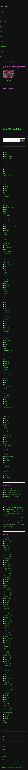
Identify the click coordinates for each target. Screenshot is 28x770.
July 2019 (6, 671)
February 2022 (7, 612)
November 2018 (8, 686)
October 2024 (7, 556)
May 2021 (6, 629)
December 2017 (8, 707)
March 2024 (7, 564)
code (5, 209)
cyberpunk (6, 222)
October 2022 (7, 596)
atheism (6, 186)
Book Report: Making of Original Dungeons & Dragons (14, 513)
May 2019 (6, 674)
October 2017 (7, 710)
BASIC (5, 190)
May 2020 (6, 652)
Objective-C (7, 357)
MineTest (6, 329)
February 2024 (7, 566)
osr (5, 359)
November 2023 (8, 572)
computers (7, 215)
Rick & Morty (7, 394)
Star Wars (6, 424)
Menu (25, 2)
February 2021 (7, 634)
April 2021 (6, 631)
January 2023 (7, 591)
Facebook (6, 259)
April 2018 (6, 699)
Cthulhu (6, 219)
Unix (5, 447)
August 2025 (7, 547)
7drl (5, 169)
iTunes (5, 300)
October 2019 (7, 665)
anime (5, 177)
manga (6, 319)
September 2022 (8, 598)
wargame (6, 460)
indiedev (6, 293)
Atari (5, 184)
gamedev (6, 274)
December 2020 (8, 638)
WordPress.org (7, 158)
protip (5, 378)
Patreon (3, 46)
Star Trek (6, 422)
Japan (5, 302)
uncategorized (7, 445)
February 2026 (7, 541)
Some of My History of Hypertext (17, 507)
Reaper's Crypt (7, 386)
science (6, 405)
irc (5, 298)
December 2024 (8, 555)
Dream (6, 238)
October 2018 (7, 688)
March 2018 (7, 701)
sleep (5, 411)
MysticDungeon (8, 350)
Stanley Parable (8, 416)
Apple (5, 181)
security (6, 409)
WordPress (7, 468)
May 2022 (6, 606)
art (5, 182)
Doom (5, 234)
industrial (6, 295)
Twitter (6, 443)
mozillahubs (7, 340)
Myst (5, 348)
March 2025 (7, 553)
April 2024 (6, 562)
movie (5, 336)
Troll (5, 439)
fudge (5, 270)
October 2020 (7, 642)
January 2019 (7, 682)
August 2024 (7, 558)
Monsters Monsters (8, 335)
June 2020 (6, 650)
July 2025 (6, 549)
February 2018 (7, 703)
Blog (1, 12)
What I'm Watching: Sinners (10, 492)
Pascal (6, 365)
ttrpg (5, 441)
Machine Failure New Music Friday (12, 494)
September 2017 (8, 712)
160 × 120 (11, 80)
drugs (5, 241)
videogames (7, 449)
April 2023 (6, 585)
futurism (6, 272)
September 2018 (8, 690)
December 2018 (8, 684)
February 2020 (7, 657)
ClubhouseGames (8, 207)
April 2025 (6, 551)
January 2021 (7, 636)
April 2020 (6, 653)
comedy (6, 213)
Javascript (6, 306)
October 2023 (7, 574)
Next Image (14, 61)
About (2, 56)
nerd (5, 352)
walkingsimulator (8, 456)
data (5, 224)
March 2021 (7, 633)
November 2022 (8, 594)
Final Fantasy (7, 264)
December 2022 (8, 593)
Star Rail (6, 420)
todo (5, 437)
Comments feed (8, 156)
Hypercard (6, 291)
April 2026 (6, 539)
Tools (2, 31)
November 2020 (8, 640)
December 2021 (8, 615)
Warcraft (6, 458)
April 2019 (6, 676)
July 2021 (6, 625)
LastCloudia (7, 312)
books (5, 203)
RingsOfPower (7, 395)
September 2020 (8, 644)
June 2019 (6, 672)
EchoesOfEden (7, 247)
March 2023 (7, 587)
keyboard (6, 310)
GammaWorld (7, 276)
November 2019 (8, 663)
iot (5, 297)
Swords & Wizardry (8, 435)
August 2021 (7, 623)
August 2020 (7, 646)
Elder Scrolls (7, 251)
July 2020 (6, 648)
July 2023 (6, 579)
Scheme (3, 22)
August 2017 (7, 714)
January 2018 (7, 705)
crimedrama (7, 217)
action (5, 173)
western (6, 464)
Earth (5, 245)
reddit (5, 388)
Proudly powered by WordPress (14, 767)
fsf (5, 268)
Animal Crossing (8, 175)
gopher (6, 283)
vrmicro (6, 454)
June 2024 (6, 560)
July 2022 (6, 602)
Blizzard (6, 198)
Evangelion (7, 257)
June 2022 (6, 604)
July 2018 (6, 693)
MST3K (6, 342)
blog (5, 200)
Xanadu (6, 475)
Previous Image (6, 61)
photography (7, 375)
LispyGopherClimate (9, 316)
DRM (5, 240)
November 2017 (8, 709)
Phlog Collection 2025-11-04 (11, 496)
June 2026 (6, 537)
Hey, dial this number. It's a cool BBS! (13, 490)
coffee (5, 211)
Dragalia (6, 236)
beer (5, 194)
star (5, 418)
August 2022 (7, 600)
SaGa (5, 401)
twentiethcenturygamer (10, 521)
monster (6, 333)
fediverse (6, 262)
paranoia (6, 363)
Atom (5, 188)
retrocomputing (8, 390)
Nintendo (6, 356)
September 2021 (8, 621)
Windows (6, 466)
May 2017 (6, 720)
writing (6, 470)
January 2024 (7, 568)
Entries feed (7, 154)
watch (5, 462)
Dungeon (6, 243)
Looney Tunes (7, 317)
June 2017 (6, 718)
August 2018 (7, 691)
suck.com (6, 428)
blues (5, 201)
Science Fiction (8, 407)
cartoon (6, 205)
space (5, 414)
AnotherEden (7, 179)
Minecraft (6, 327)
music (5, 346)
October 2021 (7, 619)
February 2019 (7, 680)
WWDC (5, 471)
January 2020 (7, 659)
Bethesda (6, 196)
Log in (5, 152)
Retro (2, 36)
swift (5, 433)
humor (6, 289)
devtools (6, 228)
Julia (5, 308)
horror (5, 287)
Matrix (5, 321)
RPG (1, 17)
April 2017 (6, 722)
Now (1, 51)
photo (5, 373)
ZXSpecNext (7, 477)
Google (6, 281)
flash (5, 266)
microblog (6, 325)
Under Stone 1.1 (8, 488)
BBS (5, 192)
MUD (5, 344)
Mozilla (6, 338)
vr (4, 452)
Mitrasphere (7, 331)
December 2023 (8, 570)
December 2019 (8, 661)
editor (5, 249)
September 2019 (8, 667)
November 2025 (8, 543)
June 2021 (6, 627)
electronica (7, 253)
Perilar (6, 369)
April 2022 (6, 608)
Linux (5, 314)
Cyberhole (3, 41)
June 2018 (6, 695)
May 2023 (6, 583)
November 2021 (8, 617)
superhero (6, 430)
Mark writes (4, 7)
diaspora (6, 230)
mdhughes (6, 517)
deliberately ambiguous (10, 226)
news (5, 354)
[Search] (22, 140)
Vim (5, 451)
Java (5, 304)
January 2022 (7, 613)
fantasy (6, 260)
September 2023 (8, 575)
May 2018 (6, 697)
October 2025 (7, 545)
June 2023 (6, 581)
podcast (6, 376)
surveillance (7, 432)
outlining (6, 361)
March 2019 (7, 678)
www (5, 473)
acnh (5, 171)
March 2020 (7, 655)
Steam (6, 426)
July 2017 (6, 716)
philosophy (7, 371)
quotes (6, 382)
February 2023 (7, 589)
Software (3, 27)
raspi (5, 384)
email (5, 255)
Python (6, 380)
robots (5, 397)
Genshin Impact (8, 278)
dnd (5, 232)
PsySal (6, 507)
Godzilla (6, 279)
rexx (5, 392)
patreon (6, 367)
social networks (8, 413)
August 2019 (7, 669)
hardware (6, 285)
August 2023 (7, 577)
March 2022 (7, 610)
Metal (5, 323)
